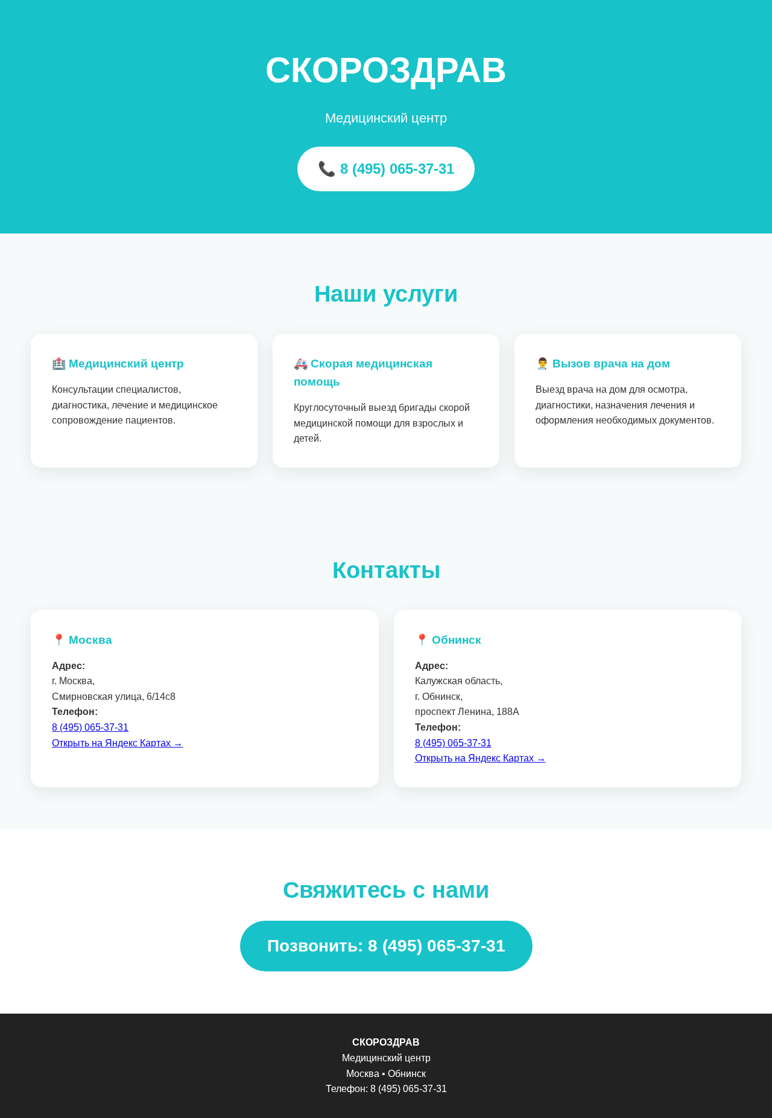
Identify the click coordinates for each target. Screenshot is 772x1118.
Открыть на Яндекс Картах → (117, 743)
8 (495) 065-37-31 (90, 727)
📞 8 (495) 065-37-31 (386, 168)
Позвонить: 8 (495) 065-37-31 (386, 945)
